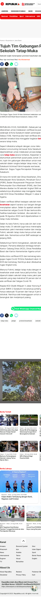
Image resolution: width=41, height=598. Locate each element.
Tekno (18, 555)
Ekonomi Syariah (18, 11)
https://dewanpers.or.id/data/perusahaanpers (18, 586)
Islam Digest (36, 549)
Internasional (30, 16)
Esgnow (3, 558)
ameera (4, 11)
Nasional (4, 16)
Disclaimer (3, 575)
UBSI (38, 16)
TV (1, 561)
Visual (18, 558)
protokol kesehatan (25, 321)
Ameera (2, 546)
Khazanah (3, 549)
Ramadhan (20, 561)
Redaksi (19, 572)
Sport (22, 16)
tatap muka (9, 155)
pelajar (13, 321)
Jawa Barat (18, 40)
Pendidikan (14, 16)
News (2, 552)
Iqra (17, 549)
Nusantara (9, 40)
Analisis (18, 552)
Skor (33, 546)
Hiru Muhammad (24, 59)
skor (30, 11)
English (34, 558)
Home (2, 40)
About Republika (6, 572)
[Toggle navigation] (2, 4)
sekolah (38, 321)
